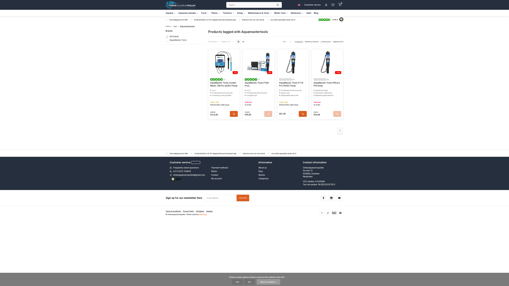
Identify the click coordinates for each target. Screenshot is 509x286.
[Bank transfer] (322, 213)
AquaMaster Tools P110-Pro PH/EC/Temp (291, 84)
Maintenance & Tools (258, 13)
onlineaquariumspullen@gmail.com (189, 175)
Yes (237, 282)
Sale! (308, 13)
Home (168, 26)
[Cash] (328, 213)
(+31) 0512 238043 (182, 171)
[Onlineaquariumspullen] (180, 5)
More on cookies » (268, 282)
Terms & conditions (173, 211)
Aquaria (169, 13)
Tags (175, 26)
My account (216, 178)
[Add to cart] (234, 114)
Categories (263, 178)
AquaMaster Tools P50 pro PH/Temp (327, 84)
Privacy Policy (188, 211)
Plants (214, 13)
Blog (316, 13)
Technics (227, 13)
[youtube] (339, 198)
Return (214, 171)
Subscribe (243, 198)
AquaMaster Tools (178, 40)
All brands (174, 36)
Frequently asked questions (186, 167)
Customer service (312, 5)
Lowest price (326, 42)
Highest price (338, 42)
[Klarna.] (334, 213)
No (249, 282)
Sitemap (209, 211)
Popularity (299, 42)
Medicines (296, 13)
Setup (240, 13)
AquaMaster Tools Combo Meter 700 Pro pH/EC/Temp (223, 84)
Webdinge (203, 214)
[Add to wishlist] (235, 53)
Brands (261, 175)
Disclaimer (200, 211)
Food (203, 13)
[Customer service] (195, 162)
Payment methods (219, 167)
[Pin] (340, 213)
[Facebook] (323, 198)
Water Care (280, 13)
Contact (214, 175)
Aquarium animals (187, 13)
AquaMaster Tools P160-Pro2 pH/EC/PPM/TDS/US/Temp (258, 85)
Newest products (312, 42)
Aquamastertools (187, 26)
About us (262, 167)
